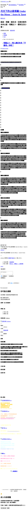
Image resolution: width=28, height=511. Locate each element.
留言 (13, 258)
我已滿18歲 (3, 508)
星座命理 (12, 30)
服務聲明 (16, 491)
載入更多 (3, 269)
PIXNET (7, 489)
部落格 (5, 35)
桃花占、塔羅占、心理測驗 (16, 263)
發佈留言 (3, 277)
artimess (2, 250)
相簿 (4, 33)
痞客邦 (10, 258)
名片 (4, 36)
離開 (8, 508)
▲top (2, 266)
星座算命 (11, 262)
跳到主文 (3, 18)
